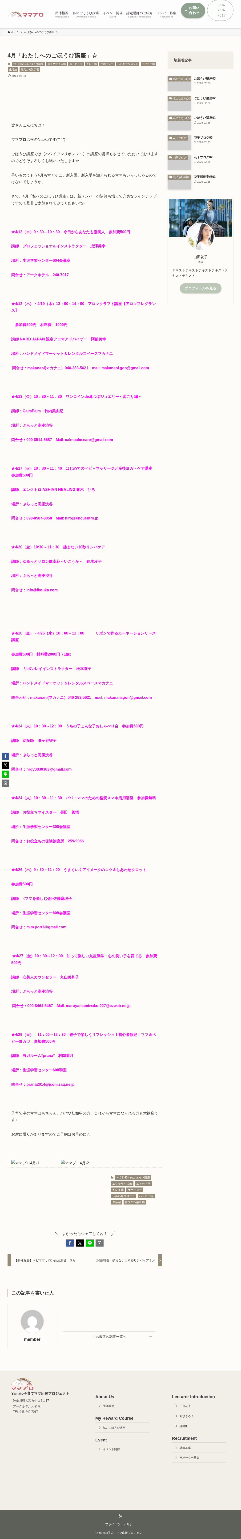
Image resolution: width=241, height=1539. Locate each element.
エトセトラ (75, 63)
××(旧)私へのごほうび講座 (28, 63)
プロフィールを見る (201, 288)
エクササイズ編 (57, 63)
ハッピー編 (148, 63)
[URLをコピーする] (100, 1243)
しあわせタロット (127, 63)
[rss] (120, 1516)
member (32, 1339)
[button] (70, 1243)
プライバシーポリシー (120, 1524)
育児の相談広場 (30, 69)
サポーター (106, 63)
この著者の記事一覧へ (109, 1336)
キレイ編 (91, 63)
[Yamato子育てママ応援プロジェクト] (26, 14)
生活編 (13, 69)
